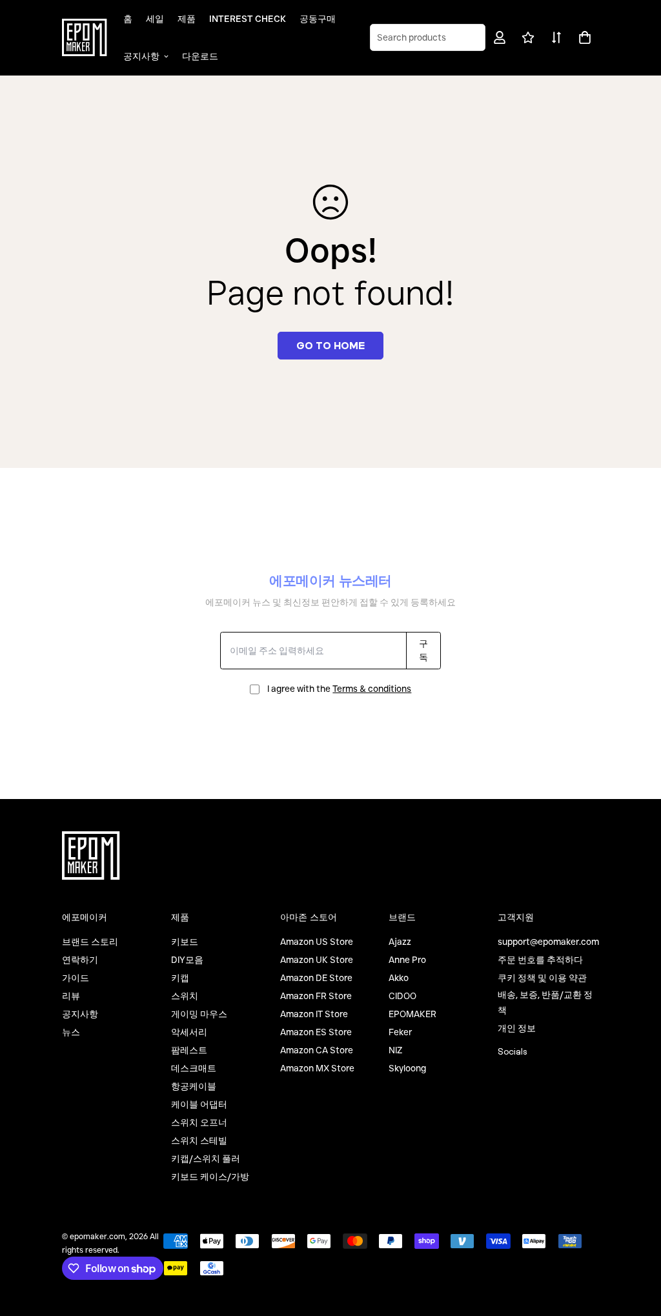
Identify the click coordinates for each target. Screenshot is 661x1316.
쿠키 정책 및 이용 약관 (542, 978)
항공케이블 (193, 1086)
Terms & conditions (371, 688)
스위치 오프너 (199, 1122)
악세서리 (189, 1032)
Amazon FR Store (316, 996)
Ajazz (400, 941)
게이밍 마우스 (199, 1014)
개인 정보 (517, 1028)
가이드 (75, 978)
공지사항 (141, 56)
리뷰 (71, 996)
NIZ (395, 1050)
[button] (583, 37)
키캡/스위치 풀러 (205, 1158)
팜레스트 (189, 1050)
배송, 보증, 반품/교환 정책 (545, 1002)
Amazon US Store (316, 941)
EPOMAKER (412, 1014)
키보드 (184, 941)
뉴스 (71, 1032)
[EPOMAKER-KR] (84, 37)
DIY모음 (187, 960)
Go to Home (330, 345)
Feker (400, 1032)
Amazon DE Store (316, 978)
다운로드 (200, 56)
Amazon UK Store (316, 960)
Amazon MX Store (317, 1068)
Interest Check (247, 19)
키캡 (180, 978)
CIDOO (402, 996)
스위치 (184, 996)
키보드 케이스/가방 (210, 1176)
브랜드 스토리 (90, 941)
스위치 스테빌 (199, 1140)
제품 (187, 19)
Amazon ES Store (316, 1032)
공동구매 (318, 19)
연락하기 (80, 960)
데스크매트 (193, 1068)
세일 (155, 19)
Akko (399, 978)
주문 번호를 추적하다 (540, 960)
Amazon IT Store (314, 1014)
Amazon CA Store (316, 1050)
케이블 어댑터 (199, 1104)
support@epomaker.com (548, 941)
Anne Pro (407, 960)
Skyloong (407, 1068)
